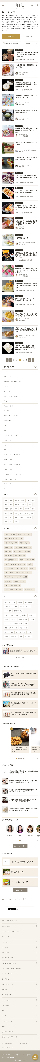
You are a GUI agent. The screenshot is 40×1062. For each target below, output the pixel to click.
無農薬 (7, 636)
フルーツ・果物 (8, 459)
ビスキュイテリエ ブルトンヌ (23, 547)
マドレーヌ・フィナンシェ (11, 415)
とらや (7, 534)
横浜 (6, 513)
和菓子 (5, 430)
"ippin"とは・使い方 (7, 1047)
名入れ (28, 606)
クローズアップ (6, 1005)
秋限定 (24, 615)
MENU (3, 5)
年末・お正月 (5, 952)
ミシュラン (32, 615)
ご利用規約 (28, 1055)
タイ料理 (13, 619)
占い (5, 488)
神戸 (11, 513)
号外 (3, 1026)
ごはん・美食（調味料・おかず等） (12, 968)
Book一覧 (22, 1043)
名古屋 (27, 509)
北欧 (21, 636)
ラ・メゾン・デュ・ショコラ (13, 577)
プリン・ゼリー (8, 391)
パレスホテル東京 (20, 555)
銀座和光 (32, 568)
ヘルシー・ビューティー (10, 479)
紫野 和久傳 (8, 551)
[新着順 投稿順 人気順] (31, 43)
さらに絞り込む (9, 367)
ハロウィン (5, 942)
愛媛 (6, 521)
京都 (11, 500)
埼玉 (32, 509)
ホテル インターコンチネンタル (13, 538)
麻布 (11, 521)
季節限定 (20, 602)
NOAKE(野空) (8, 555)
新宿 (16, 517)
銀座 (22, 500)
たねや (13, 534)
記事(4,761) (11, 36)
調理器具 (4, 989)
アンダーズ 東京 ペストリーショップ (15, 564)
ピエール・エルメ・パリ (11, 568)
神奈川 (17, 500)
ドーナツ (6, 411)
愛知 (33, 500)
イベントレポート (9, 484)
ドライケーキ (7, 420)
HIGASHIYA (30, 560)
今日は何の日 (29, 602)
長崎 (16, 521)
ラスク (5, 401)
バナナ (29, 632)
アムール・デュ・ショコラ (12, 615)
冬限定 (7, 619)
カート (32, 5)
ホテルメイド (8, 547)
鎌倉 (16, 513)
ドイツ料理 (8, 611)
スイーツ (18, 632)
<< (7, 360)
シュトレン (28, 636)
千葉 (6, 517)
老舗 (13, 602)
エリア (6, 494)
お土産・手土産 (8, 469)
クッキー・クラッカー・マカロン (13, 381)
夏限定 (22, 606)
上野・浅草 (28, 517)
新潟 (31, 513)
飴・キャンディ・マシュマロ (12, 454)
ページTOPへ (20, 904)
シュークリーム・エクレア (11, 396)
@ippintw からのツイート (9, 1037)
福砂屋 (29, 564)
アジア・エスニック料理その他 (13, 623)
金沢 (21, 513)
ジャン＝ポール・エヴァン (12, 572)
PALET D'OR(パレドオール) (12, 585)
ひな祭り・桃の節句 (7, 958)
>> (33, 360)
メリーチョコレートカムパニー (13, 589)
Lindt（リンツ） (29, 589)
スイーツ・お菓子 (7, 973)
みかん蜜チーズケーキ (11, 628)
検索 (37, 5)
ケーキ (5, 372)
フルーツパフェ (9, 632)
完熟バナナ (14, 636)
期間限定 (7, 606)
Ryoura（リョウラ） (19, 581)
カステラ (6, 425)
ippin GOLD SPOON (7, 1032)
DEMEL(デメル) (26, 572)
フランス (23, 504)
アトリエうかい (24, 543)
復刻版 (32, 619)
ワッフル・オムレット (10, 406)
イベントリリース (7, 1021)
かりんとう (7, 445)
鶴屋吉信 (27, 551)
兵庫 (28, 500)
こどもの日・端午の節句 (9, 963)
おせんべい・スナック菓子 (11, 435)
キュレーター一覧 (7, 1043)
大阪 (11, 504)
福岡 (6, 504)
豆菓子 (5, 449)
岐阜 (26, 513)
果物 (26, 623)
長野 (21, 509)
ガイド (4, 1016)
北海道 (17, 504)
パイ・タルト (7, 376)
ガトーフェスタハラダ (11, 543)
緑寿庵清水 (8, 581)
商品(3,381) (29, 36)
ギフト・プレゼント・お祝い (12, 464)
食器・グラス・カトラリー (9, 984)
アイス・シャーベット (10, 440)
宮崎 (21, 517)
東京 (6, 500)
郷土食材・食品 (18, 611)
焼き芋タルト (23, 628)
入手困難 (14, 606)
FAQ (11, 1057)
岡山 (11, 517)
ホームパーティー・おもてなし (12, 474)
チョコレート (7, 386)
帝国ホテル (24, 568)
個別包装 (7, 602)
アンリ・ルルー (18, 551)
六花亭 (25, 577)
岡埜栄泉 (22, 560)
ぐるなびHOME (6, 1055)
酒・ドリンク (5, 979)
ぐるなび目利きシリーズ (17, 1055)
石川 (16, 509)
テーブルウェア (6, 995)
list (17, 909)
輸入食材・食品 (23, 619)
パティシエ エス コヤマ (24, 534)
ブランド (6, 528)
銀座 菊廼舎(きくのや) (11, 560)
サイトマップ (5, 1057)
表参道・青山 (8, 509)
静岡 (30, 504)
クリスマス (5, 947)
